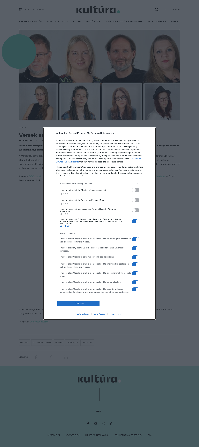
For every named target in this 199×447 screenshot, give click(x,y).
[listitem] (99, 183)
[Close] (150, 133)
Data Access (99, 314)
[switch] (135, 190)
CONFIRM (78, 303)
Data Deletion (83, 314)
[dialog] (99, 223)
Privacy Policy (116, 314)
